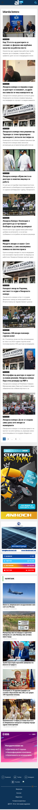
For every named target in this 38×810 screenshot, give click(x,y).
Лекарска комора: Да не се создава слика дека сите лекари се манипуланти (18, 422)
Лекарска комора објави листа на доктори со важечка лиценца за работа (17, 179)
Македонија (6, 39)
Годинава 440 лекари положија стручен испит (16, 334)
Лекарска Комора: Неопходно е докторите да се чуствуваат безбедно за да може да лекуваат (17, 223)
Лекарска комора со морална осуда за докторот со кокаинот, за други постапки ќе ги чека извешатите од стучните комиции (18, 91)
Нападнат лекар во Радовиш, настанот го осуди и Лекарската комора (16, 291)
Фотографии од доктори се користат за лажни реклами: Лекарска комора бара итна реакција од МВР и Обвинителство (18, 379)
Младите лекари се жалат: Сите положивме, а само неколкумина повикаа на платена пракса (17, 246)
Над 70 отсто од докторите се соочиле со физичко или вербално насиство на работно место (17, 45)
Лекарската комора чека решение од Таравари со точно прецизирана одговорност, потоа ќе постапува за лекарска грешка (18, 135)
